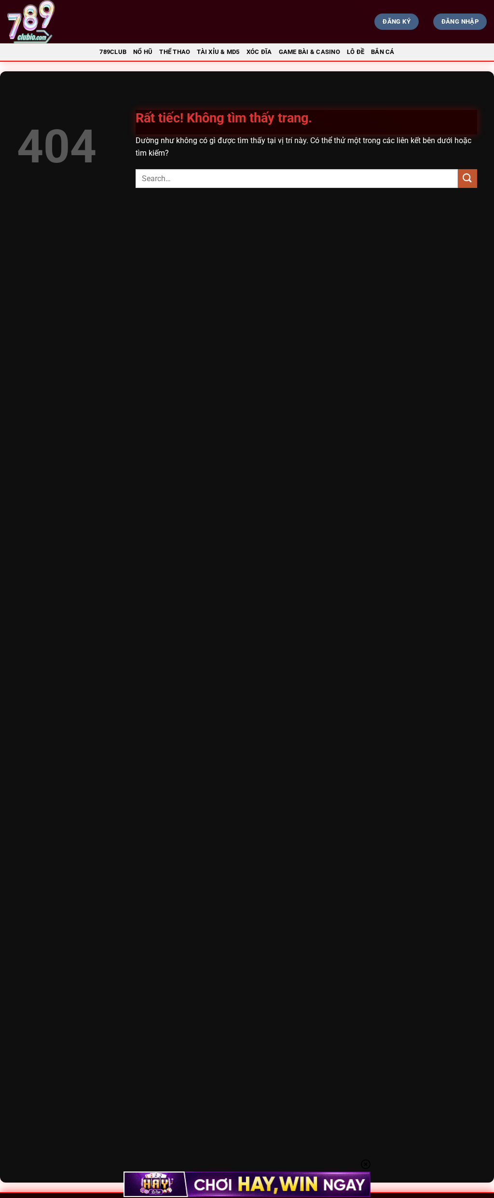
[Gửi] (467, 178)
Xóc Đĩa (259, 51)
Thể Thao (174, 51)
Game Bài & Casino (309, 51)
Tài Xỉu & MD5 (218, 51)
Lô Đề (355, 51)
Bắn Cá (383, 51)
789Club (112, 51)
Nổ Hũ (142, 51)
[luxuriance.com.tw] (85, 21)
